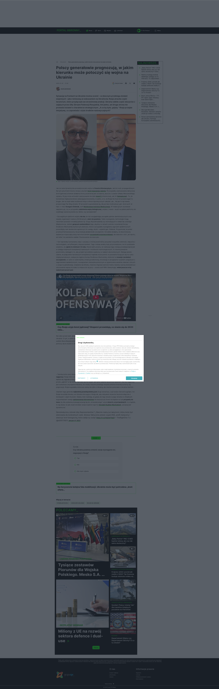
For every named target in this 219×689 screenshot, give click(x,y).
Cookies (88, 373)
